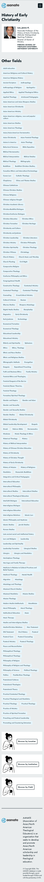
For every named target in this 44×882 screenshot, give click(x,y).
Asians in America (9, 142)
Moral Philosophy (9, 608)
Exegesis (6, 367)
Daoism (23, 300)
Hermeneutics (33, 429)
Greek (5, 429)
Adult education (9, 68)
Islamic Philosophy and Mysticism (15, 520)
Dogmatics (7, 314)
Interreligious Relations (11, 515)
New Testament (32, 627)
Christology (25, 252)
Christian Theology (30, 247)
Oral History (22, 632)
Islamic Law (29, 515)
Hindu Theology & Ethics (24, 434)
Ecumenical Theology (11, 329)
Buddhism (6, 166)
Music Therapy (8, 618)
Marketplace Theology (11, 558)
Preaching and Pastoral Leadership (16, 718)
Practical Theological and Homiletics (16, 699)
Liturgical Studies (30, 548)
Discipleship (28, 309)
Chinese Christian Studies (12, 190)
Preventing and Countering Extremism (17, 723)
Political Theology (30, 670)
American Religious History (13, 78)
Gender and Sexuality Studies (14, 410)
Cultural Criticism (9, 300)
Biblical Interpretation (11, 156)
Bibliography (25, 161)
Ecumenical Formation (11, 324)
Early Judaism (8, 319)
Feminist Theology (9, 391)
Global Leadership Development (15, 424)
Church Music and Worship (29, 257)
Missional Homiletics (10, 594)
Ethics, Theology (18, 348)
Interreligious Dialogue (11, 505)
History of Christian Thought (13, 458)
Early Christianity (21, 314)
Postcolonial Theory (10, 689)
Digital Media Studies (11, 309)
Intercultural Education (11, 481)
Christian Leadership (10, 238)
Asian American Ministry (12, 111)
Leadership (25, 539)
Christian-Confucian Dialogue (14, 214)
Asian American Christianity (13, 106)
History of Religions (28, 467)
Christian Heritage (29, 223)
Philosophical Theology (11, 651)
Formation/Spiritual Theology (14, 395)
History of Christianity (11, 453)
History (24, 438)
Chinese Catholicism (10, 185)
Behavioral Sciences (10, 147)
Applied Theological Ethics (28, 92)
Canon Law (7, 176)
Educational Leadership (11, 333)
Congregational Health (11, 281)
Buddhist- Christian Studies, (25, 166)
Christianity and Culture (12, 228)
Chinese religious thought (12, 199)
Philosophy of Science (11, 670)
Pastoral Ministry (9, 641)
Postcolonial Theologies (11, 684)
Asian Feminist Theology (29, 137)
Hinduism (6, 434)
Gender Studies (9, 414)
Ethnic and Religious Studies (13, 357)
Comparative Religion (11, 266)
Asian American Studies (12, 123)
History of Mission (9, 467)
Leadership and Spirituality (13, 544)
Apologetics (30, 87)
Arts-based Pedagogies (29, 97)
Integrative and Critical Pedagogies (16, 477)
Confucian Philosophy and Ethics (15, 276)
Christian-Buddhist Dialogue (13, 209)
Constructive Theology (11, 285)
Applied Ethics (8, 92)
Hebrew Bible (18, 429)
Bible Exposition (28, 147)
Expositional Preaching (22, 367)
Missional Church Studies (12, 589)
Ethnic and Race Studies (12, 352)
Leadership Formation (11, 548)
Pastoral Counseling (25, 637)
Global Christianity (26, 414)
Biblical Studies (29, 156)
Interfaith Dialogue (10, 501)
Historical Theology (10, 438)
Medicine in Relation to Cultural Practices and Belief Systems (20, 568)
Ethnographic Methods (11, 362)
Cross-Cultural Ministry (24, 295)
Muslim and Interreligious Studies (15, 622)
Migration (6, 579)
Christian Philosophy (28, 242)
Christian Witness (9, 252)
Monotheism (32, 603)
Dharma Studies (9, 305)
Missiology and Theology (12, 584)
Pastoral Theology (26, 641)
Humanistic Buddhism (23, 472)
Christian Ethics (27, 219)
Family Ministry (31, 372)
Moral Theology (26, 608)
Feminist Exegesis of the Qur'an (14, 381)
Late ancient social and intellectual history (18, 534)
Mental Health (27, 574)
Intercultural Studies (10, 491)
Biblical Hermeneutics (11, 152)
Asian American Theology (12, 128)
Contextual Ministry (31, 285)
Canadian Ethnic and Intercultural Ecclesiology (20, 171)
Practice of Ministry (10, 708)
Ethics (5, 348)
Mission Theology (9, 598)
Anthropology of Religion (12, 87)
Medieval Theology (10, 574)
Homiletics (7, 472)
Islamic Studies (8, 525)
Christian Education (10, 219)
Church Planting (9, 262)
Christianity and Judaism (12, 233)
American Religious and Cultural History (18, 73)
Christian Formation (10, 223)
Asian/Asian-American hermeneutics (16, 133)
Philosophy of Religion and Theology (16, 665)
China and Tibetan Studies (26, 180)
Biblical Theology (9, 161)
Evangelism (28, 362)
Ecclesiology (22, 319)
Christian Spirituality (10, 247)
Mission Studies (28, 594)
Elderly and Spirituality (11, 343)
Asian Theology (26, 142)
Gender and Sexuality (11, 405)
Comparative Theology (11, 271)
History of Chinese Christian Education (17, 448)
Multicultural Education (11, 613)
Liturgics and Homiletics (23, 553)
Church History (8, 257)
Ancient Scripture (9, 83)
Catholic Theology (22, 176)
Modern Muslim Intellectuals (13, 603)
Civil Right (23, 262)
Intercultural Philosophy (12, 486)
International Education (30, 501)
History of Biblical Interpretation (15, 443)
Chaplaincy (7, 180)
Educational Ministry (10, 338)
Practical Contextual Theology (14, 694)
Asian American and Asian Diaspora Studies (19, 102)
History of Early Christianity (13, 462)
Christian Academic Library (13, 204)
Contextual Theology (10, 290)
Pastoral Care (8, 637)
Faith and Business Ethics (12, 372)
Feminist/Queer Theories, (12, 386)
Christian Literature (30, 238)
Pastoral (35, 632)
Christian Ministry (9, 242)
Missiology (19, 579)
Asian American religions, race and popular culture (19, 117)
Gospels (34, 424)
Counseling (7, 295)
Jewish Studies (24, 525)
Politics (5, 675)
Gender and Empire (10, 400)
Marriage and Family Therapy (14, 563)
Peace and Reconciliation (12, 646)
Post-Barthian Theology (21, 675)
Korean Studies (8, 529)
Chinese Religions (9, 195)
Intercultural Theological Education (16, 496)
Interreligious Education (12, 510)
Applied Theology (9, 97)
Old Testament (8, 632)
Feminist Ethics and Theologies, (14, 376)
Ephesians (28, 343)
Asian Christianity (9, 137)
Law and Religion (9, 539)
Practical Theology (10, 704)
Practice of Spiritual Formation (14, 713)
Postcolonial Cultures (11, 680)
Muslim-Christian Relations (12, 627)
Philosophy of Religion (11, 660)
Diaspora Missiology (27, 305)
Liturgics (6, 553)
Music (27, 613)
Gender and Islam (29, 400)
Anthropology (26, 83)
